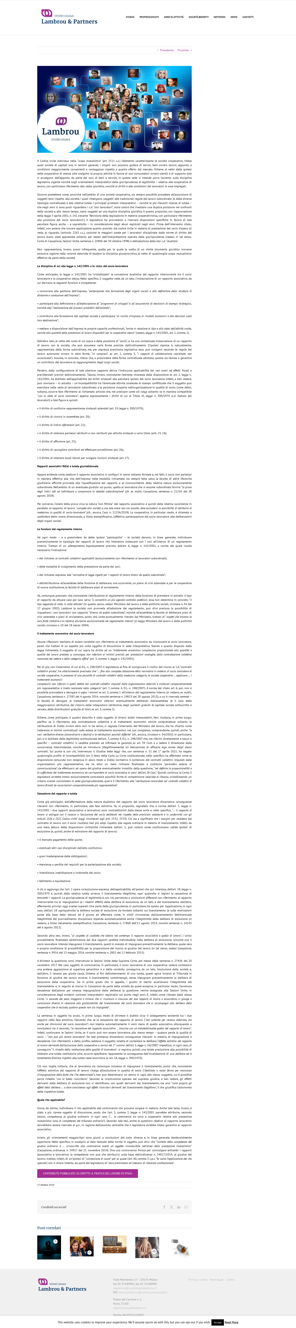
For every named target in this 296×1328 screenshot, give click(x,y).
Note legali (217, 1279)
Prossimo (183, 50)
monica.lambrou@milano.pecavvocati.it (143, 1292)
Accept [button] (217, 1322)
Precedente (167, 50)
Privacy (193, 1279)
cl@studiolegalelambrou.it (129, 1308)
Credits (230, 1279)
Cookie (203, 1279)
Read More (231, 1322)
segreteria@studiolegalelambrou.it (134, 1288)
